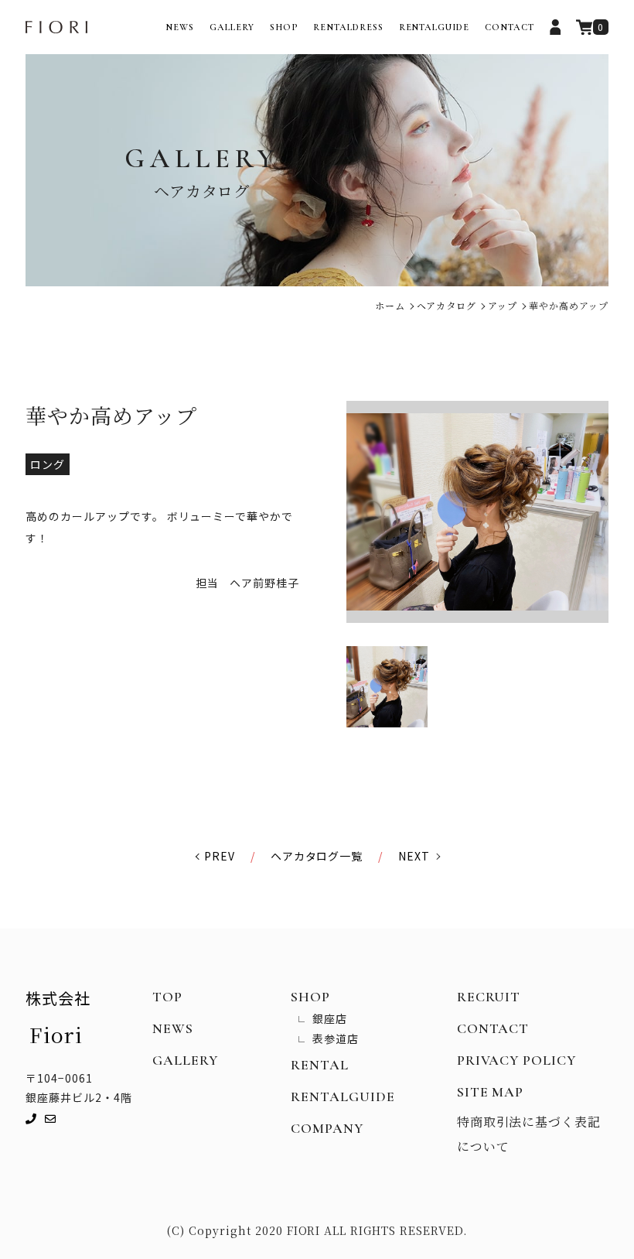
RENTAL (320, 1064)
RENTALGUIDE (434, 27)
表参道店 (335, 1038)
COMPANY (327, 1128)
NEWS (179, 27)
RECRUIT (489, 996)
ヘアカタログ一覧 (317, 856)
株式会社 (58, 1018)
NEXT (414, 856)
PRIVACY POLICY (517, 1060)
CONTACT (509, 27)
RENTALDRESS (348, 27)
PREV (219, 856)
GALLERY (232, 27)
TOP (167, 996)
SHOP (284, 27)
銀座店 (329, 1018)
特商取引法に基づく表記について (529, 1134)
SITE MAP (490, 1091)
